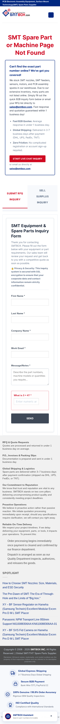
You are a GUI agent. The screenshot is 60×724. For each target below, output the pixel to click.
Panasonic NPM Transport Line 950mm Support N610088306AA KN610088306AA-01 (29, 621)
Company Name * (20, 330)
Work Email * (18, 348)
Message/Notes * (20, 365)
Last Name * (18, 313)
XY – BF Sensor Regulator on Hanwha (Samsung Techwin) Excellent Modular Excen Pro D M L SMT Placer (29, 608)
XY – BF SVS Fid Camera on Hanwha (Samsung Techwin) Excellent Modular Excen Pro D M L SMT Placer (29, 634)
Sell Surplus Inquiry (42, 196)
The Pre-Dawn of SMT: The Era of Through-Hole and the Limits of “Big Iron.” (28, 596)
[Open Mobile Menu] (51, 15)
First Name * (18, 296)
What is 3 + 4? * (22, 395)
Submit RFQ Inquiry (15, 196)
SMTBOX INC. (38, 649)
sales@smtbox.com (21, 106)
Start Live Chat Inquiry (27, 158)
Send (30, 418)
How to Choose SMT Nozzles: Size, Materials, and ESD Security (29, 585)
